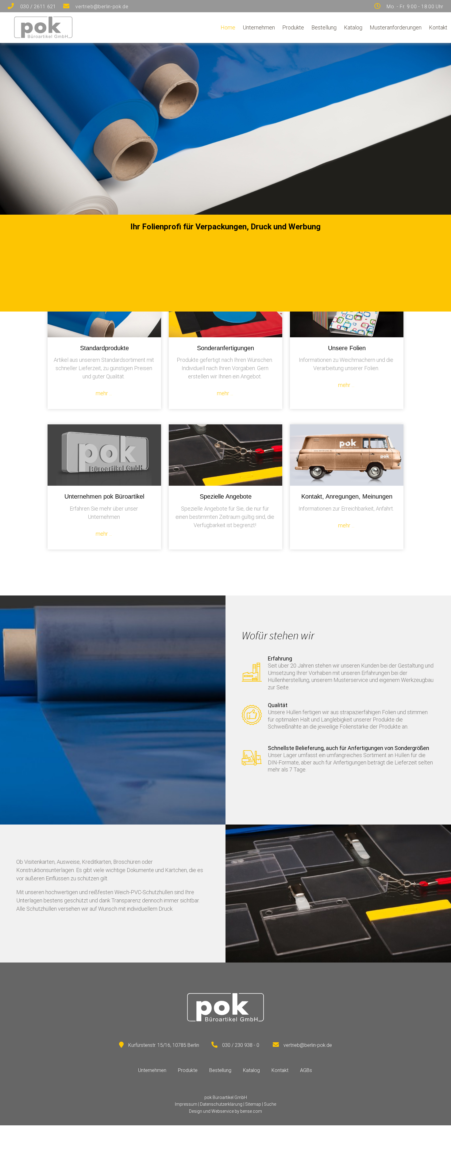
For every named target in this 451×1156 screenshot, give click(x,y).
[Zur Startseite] (43, 36)
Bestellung (324, 27)
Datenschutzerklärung (221, 1104)
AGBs (306, 1070)
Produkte (293, 27)
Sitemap (253, 1104)
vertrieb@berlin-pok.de (307, 1045)
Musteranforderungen (396, 27)
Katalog (353, 27)
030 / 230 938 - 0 (240, 1045)
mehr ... (104, 393)
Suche (270, 1104)
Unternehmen (259, 27)
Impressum (186, 1104)
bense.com (251, 1111)
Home (228, 27)
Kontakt (438, 27)
